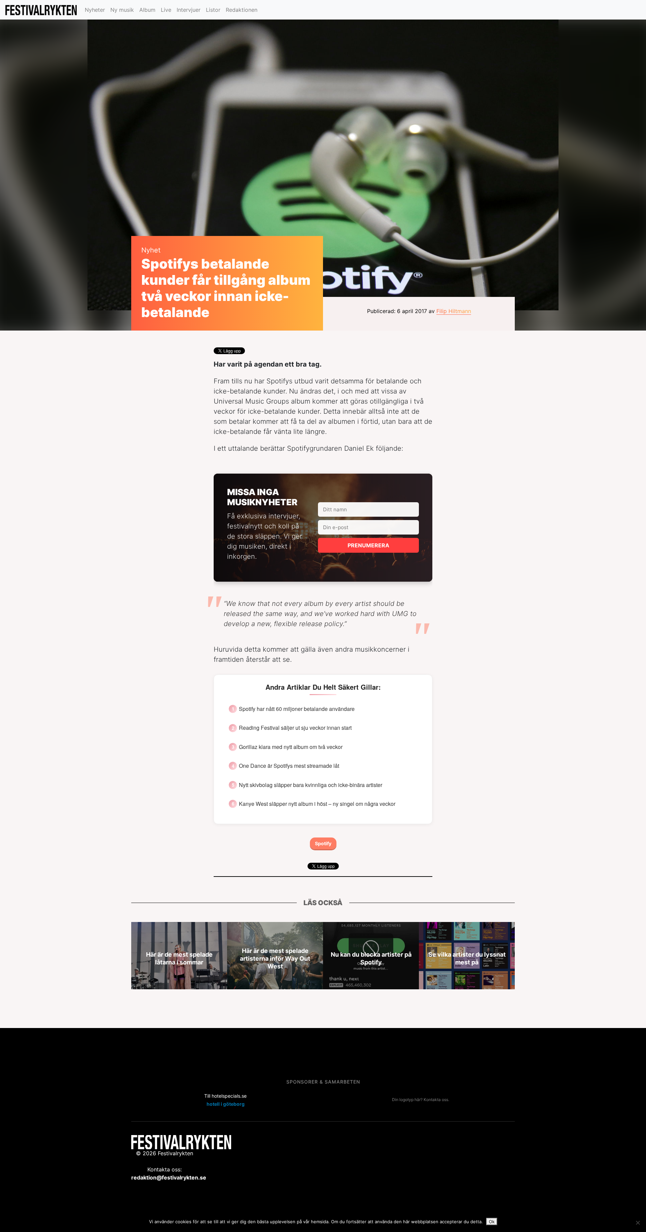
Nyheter (95, 9)
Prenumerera (368, 545)
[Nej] (637, 1222)
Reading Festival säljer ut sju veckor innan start (295, 727)
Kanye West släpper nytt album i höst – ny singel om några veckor (317, 804)
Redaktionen (241, 9)
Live (166, 9)
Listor (213, 9)
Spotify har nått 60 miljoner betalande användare (297, 709)
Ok (492, 1221)
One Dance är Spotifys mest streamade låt (289, 765)
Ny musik (122, 9)
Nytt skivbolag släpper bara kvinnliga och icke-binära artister (310, 785)
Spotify (323, 843)
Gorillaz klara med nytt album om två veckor (291, 747)
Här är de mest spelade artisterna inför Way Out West (275, 958)
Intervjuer (189, 9)
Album (147, 9)
